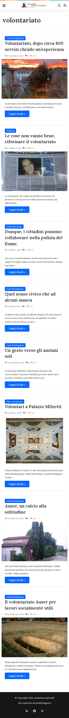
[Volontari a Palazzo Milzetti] (35, 440)
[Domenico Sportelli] (34, 5)
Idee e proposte (14, 401)
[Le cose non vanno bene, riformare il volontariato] (35, 171)
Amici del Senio (14, 226)
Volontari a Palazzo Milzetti (33, 406)
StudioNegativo (43, 703)
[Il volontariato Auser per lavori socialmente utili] (35, 637)
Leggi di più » (17, 113)
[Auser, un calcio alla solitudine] (35, 541)
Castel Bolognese (15, 38)
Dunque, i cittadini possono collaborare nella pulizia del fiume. (34, 237)
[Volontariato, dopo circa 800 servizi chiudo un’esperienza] (35, 79)
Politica (10, 130)
